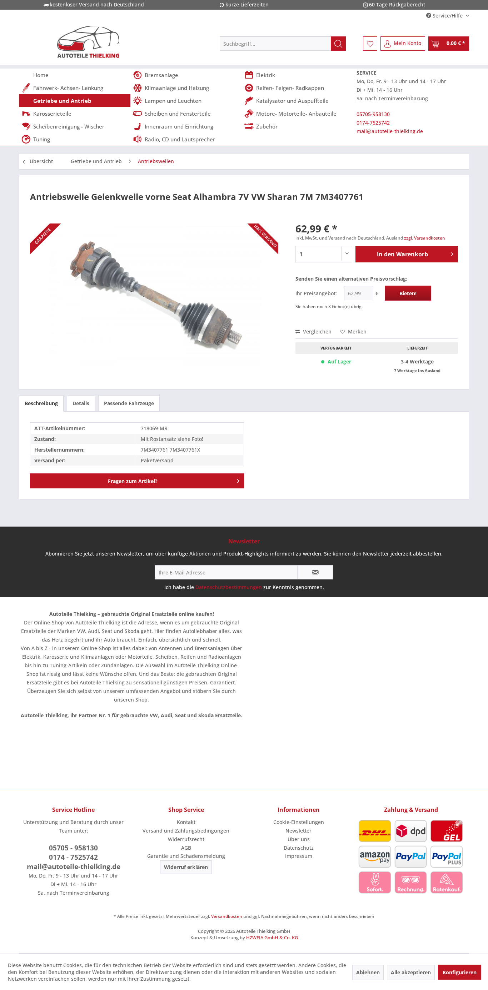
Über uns (299, 839)
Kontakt (186, 822)
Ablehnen (368, 972)
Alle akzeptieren (411, 972)
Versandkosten (226, 916)
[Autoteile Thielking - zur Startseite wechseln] (88, 42)
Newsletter (298, 830)
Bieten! (408, 293)
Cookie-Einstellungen (298, 822)
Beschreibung (41, 403)
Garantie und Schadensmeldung (186, 856)
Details (81, 403)
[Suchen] (338, 43)
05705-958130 (373, 114)
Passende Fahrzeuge (129, 403)
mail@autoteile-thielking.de (390, 131)
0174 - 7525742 (73, 857)
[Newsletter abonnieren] (315, 572)
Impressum (298, 856)
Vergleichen (317, 331)
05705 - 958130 (73, 848)
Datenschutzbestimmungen (228, 587)
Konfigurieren (460, 972)
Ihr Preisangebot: (316, 293)
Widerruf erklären (186, 867)
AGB (186, 847)
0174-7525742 (373, 122)
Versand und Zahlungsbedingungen (186, 830)
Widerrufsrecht (186, 839)
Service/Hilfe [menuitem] (447, 15)
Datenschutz (299, 847)
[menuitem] (283, 43)
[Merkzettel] (370, 43)
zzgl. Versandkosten (424, 238)
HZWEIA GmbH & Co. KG (272, 937)
